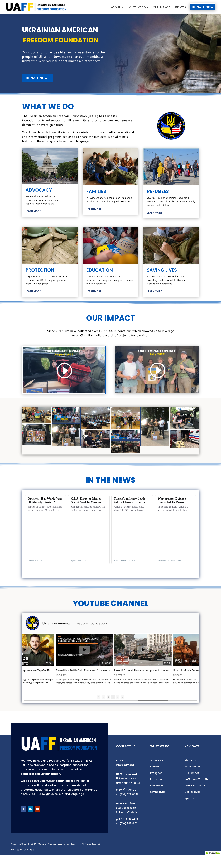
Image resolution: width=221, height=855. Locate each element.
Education (156, 785)
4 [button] (108, 697)
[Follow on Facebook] (23, 809)
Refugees (156, 773)
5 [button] (113, 697)
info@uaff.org (125, 765)
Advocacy (156, 760)
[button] (122, 697)
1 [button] (98, 697)
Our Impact (161, 7)
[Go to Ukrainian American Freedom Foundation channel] (32, 623)
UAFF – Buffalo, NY (195, 785)
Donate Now (203, 7)
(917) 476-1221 (128, 789)
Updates (180, 7)
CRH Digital (29, 849)
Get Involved (192, 792)
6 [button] (117, 697)
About (116, 7)
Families (155, 766)
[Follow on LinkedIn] (30, 809)
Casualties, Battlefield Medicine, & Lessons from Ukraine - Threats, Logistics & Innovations (52, 670)
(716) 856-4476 (129, 819)
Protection (156, 779)
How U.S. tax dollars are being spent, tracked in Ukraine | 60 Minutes (110, 670)
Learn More (33, 211)
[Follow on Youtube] (37, 809)
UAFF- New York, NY (196, 779)
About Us (190, 760)
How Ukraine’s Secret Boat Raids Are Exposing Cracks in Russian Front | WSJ (169, 670)
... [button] (103, 697)
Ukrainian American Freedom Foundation (74, 623)
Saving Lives (157, 792)
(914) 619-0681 (129, 794)
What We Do (137, 7)
